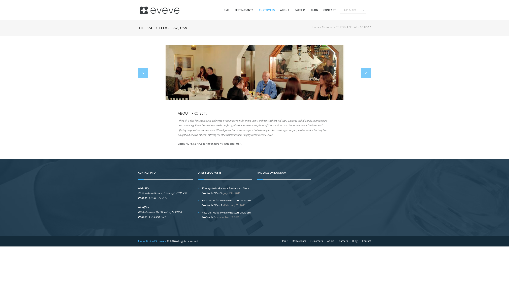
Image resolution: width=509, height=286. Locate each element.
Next (366, 73)
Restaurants (244, 10)
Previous (143, 73)
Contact (329, 10)
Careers (300, 10)
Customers (267, 10)
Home (225, 10)
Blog (314, 10)
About (284, 10)
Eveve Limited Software (152, 241)
